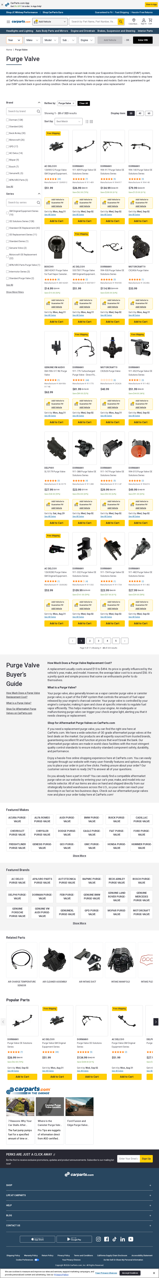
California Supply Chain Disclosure (112, 1255)
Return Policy (47, 1255)
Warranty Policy (31, 1255)
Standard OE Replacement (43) (24, 228)
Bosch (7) (14, 166)
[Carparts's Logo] (21, 22)
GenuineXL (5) (16, 173)
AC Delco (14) (16, 153)
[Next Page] (124, 641)
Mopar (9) (14, 160)
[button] (79, 4)
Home (9, 49)
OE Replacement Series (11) (23, 234)
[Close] (154, 1273)
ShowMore (79, 855)
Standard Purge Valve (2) (21, 278)
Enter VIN (143, 40)
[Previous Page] (72, 641)
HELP (9, 1205)
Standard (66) (16, 126)
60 (149, 113)
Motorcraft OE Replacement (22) (23, 256)
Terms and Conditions (83, 1255)
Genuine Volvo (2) (18, 248)
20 (131, 113)
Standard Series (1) (18, 241)
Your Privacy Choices (71, 1260)
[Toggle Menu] (8, 22)
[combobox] (69, 121)
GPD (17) (13, 146)
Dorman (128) (16, 120)
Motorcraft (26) (17, 140)
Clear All (83, 103)
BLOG (9, 1215)
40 (140, 113)
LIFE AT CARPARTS (16, 1195)
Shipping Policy (13, 1255)
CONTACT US (13, 1225)
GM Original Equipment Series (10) (23, 213)
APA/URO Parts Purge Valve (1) (24, 265)
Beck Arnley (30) (17, 133)
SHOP (9, 1185)
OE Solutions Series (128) (21, 221)
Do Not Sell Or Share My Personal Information (123, 1260)
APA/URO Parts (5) (18, 180)
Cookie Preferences (24, 1260)
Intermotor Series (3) (19, 271)
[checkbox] (7, 120)
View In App (151, 4)
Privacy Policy (64, 1255)
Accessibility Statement (142, 1255)
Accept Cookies (130, 1273)
